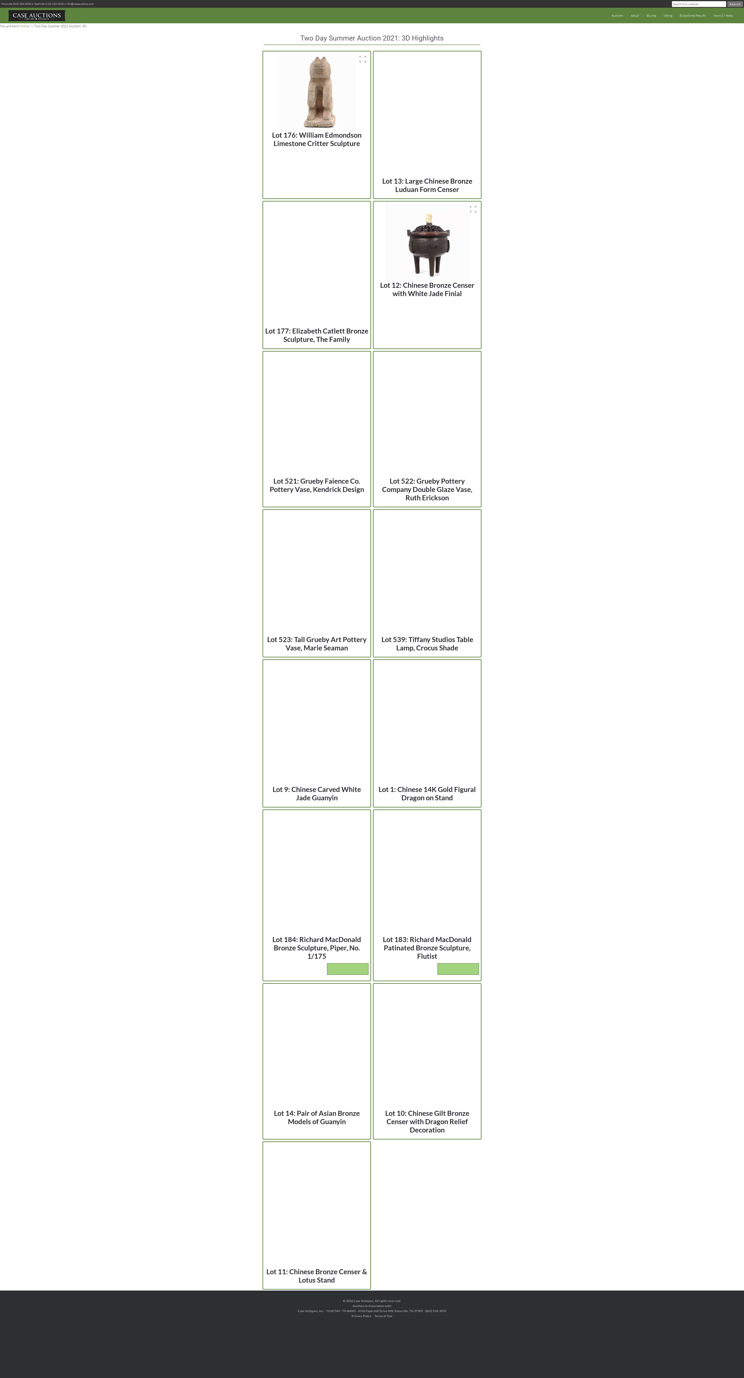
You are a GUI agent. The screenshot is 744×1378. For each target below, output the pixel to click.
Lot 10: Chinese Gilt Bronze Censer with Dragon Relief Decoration (427, 1121)
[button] (363, 59)
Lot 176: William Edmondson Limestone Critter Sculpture (317, 139)
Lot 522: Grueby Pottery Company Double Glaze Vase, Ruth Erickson (427, 489)
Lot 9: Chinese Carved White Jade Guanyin (317, 793)
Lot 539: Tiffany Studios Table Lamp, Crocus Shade (427, 643)
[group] (317, 92)
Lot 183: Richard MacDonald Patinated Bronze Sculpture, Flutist (427, 947)
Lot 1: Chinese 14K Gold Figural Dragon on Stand (427, 793)
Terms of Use (383, 1316)
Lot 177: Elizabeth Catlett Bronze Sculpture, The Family (316, 335)
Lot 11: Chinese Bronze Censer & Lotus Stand (316, 1275)
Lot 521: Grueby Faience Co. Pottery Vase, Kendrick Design (317, 485)
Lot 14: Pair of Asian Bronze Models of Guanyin (317, 1117)
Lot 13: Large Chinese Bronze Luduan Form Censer (427, 185)
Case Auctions (37, 15)
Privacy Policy (361, 1316)
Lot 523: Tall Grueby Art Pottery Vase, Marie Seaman (317, 643)
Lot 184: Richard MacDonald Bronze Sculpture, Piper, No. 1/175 (316, 947)
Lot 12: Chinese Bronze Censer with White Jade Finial (427, 289)
